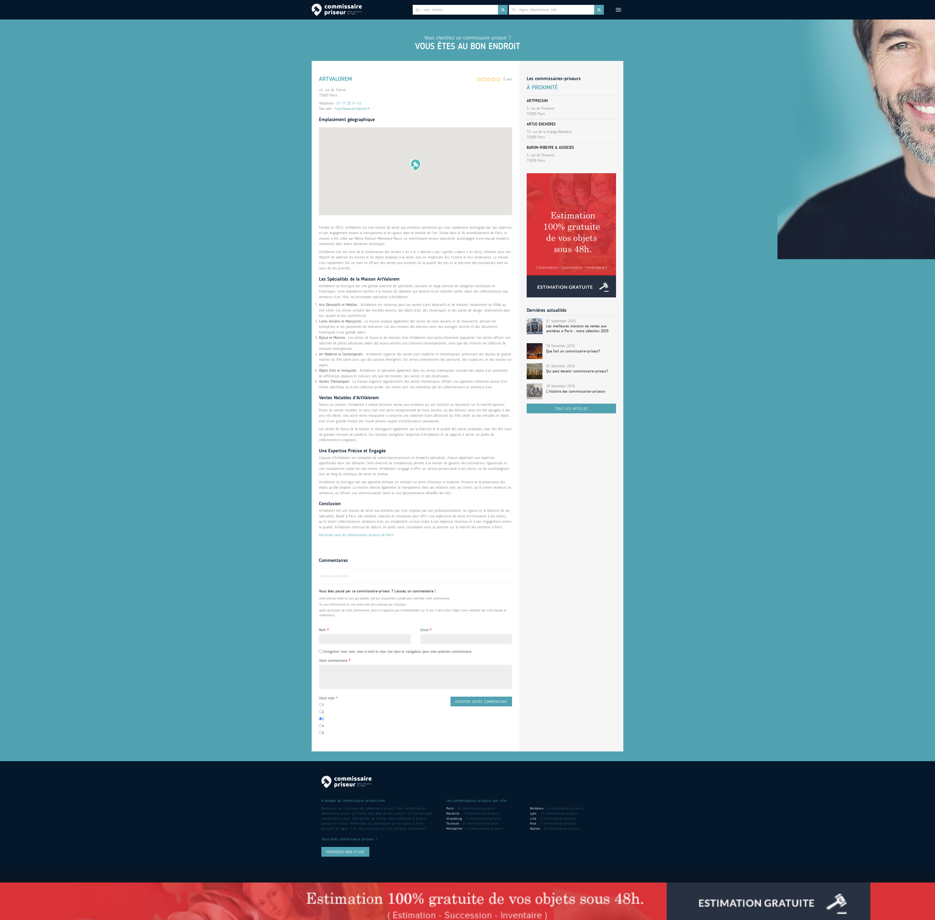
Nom (324, 630)
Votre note (328, 698)
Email (426, 630)
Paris (450, 808)
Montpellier (454, 828)
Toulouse (452, 823)
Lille (533, 818)
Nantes (535, 828)
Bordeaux (537, 808)
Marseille (452, 813)
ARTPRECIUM (537, 100)
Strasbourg (454, 818)
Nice (533, 823)
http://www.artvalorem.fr (352, 108)
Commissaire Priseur (337, 10)
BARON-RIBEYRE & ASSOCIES (550, 147)
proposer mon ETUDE (345, 852)
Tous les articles (571, 409)
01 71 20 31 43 (349, 103)
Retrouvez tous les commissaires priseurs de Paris (356, 535)
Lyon (533, 813)
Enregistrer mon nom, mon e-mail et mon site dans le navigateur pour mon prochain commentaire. (397, 651)
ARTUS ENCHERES (541, 124)
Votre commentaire (334, 660)
